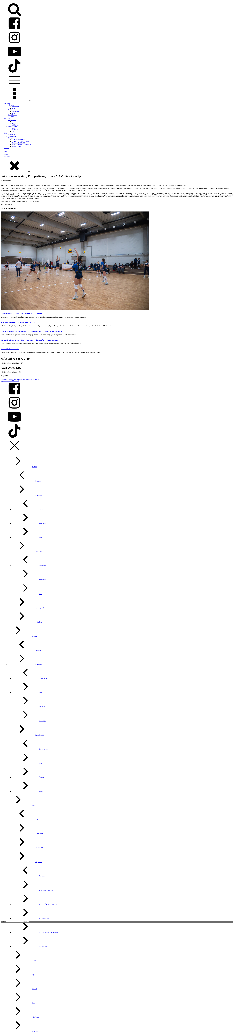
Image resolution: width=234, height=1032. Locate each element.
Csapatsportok (12, 120)
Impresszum (4, 381)
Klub (5, 133)
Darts (13, 128)
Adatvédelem (11, 381)
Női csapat (11, 105)
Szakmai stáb (12, 136)
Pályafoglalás (8, 154)
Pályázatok (11, 138)
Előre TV (7, 151)
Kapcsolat (7, 156)
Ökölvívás (15, 130)
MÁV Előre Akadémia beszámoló (21, 144)
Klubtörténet (11, 134)
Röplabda (7, 103)
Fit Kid (14, 121)
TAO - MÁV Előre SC (18, 143)
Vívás (13, 131)
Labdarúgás (15, 125)
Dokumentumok (16, 146)
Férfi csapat (11, 110)
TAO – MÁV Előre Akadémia (20, 141)
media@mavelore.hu (33, 379)
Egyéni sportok (12, 126)
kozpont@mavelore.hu (7, 379)
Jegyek (6, 149)
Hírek (13, 108)
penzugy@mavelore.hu (20, 379)
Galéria (6, 148)
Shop (5, 153)
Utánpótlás (11, 116)
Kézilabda (15, 123)
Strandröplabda (12, 115)
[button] (14, 451)
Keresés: (3, 921)
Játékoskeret (15, 106)
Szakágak (7, 118)
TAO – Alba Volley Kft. (19, 139)
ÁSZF (17, 381)
